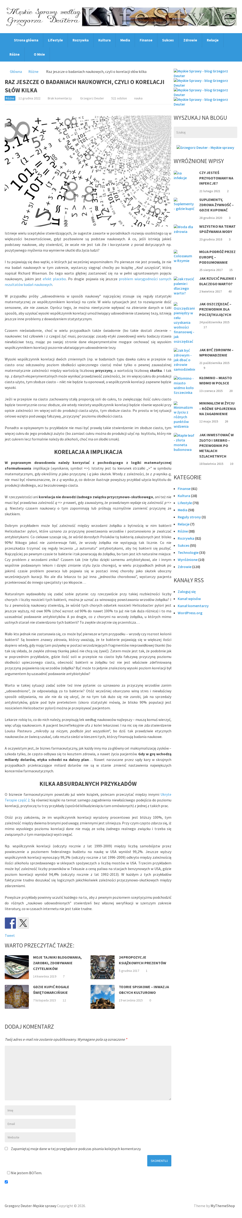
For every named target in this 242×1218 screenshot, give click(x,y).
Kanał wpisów (189, 598)
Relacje (213, 40)
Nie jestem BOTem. (26, 1172)
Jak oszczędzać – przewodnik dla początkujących (215, 309)
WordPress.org (190, 612)
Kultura (104, 40)
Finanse (146, 40)
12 (64, 1000)
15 (231, 270)
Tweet (10, 935)
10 (231, 464)
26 (226, 421)
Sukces (168, 40)
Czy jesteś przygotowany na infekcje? (216, 178)
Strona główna (25, 40)
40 (230, 291)
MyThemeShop (223, 1205)
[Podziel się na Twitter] (23, 923)
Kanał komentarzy (193, 605)
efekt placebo (54, 278)
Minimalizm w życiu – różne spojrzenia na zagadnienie (217, 408)
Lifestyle (55, 40)
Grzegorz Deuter (92, 98)
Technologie (188, 552)
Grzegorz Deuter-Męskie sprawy (30, 1205)
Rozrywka (81, 40)
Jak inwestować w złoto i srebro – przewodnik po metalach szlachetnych (216, 445)
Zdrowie (190, 40)
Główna (16, 71)
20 (231, 391)
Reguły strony (189, 517)
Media (125, 40)
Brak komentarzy (60, 98)
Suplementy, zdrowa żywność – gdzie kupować (216, 205)
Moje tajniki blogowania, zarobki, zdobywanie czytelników (57, 963)
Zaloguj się (187, 591)
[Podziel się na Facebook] (10, 923)
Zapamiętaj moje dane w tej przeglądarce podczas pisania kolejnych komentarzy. (76, 1148)
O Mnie (39, 54)
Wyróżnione (188, 559)
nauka (138, 98)
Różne (14, 54)
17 (205, 327)
